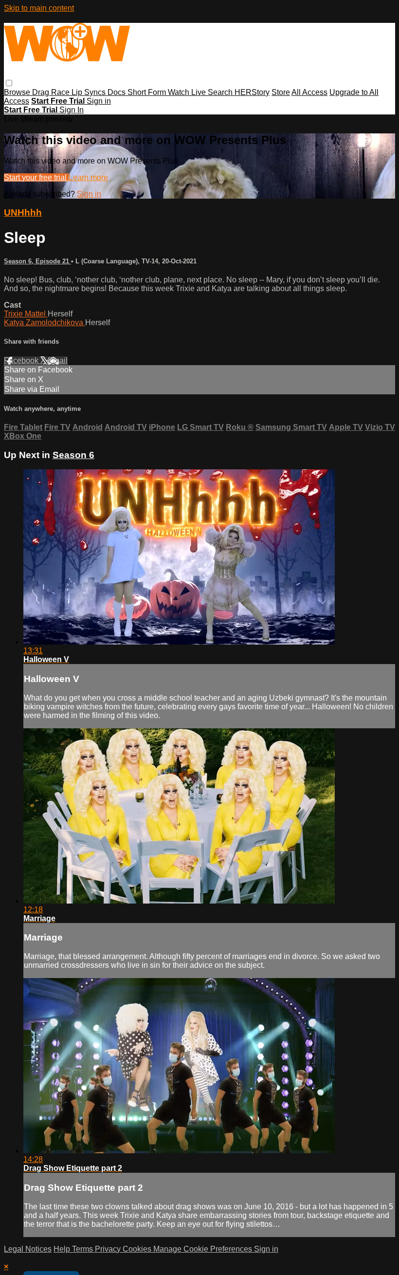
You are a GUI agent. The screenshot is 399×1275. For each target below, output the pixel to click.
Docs (117, 92)
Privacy (109, 1249)
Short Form (147, 92)
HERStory (252, 92)
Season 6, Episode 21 (37, 261)
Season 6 (73, 455)
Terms (83, 1249)
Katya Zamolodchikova (44, 322)
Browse (18, 92)
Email (58, 360)
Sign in (99, 101)
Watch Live (188, 92)
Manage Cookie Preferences (203, 1249)
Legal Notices (28, 1249)
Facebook (22, 360)
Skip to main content (39, 8)
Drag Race (52, 92)
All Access (309, 92)
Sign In (71, 110)
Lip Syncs (90, 92)
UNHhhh (23, 212)
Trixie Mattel (26, 314)
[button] (9, 83)
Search (221, 92)
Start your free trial (36, 177)
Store (281, 92)
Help (63, 1249)
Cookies (138, 1249)
